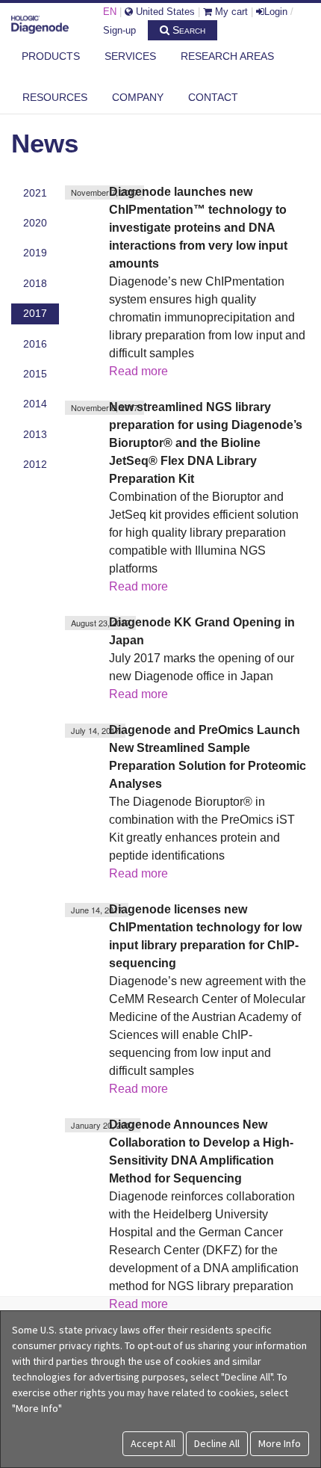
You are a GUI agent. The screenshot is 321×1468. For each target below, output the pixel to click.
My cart (230, 11)
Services (130, 56)
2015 (35, 374)
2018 (35, 283)
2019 (35, 253)
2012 (35, 464)
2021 (35, 193)
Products (51, 56)
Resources (54, 97)
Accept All (153, 1443)
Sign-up (119, 30)
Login (275, 11)
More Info (279, 1443)
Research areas (227, 56)
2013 (35, 434)
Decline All (217, 1443)
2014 (35, 404)
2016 (35, 344)
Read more (138, 371)
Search (187, 30)
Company (137, 97)
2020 (35, 223)
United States (164, 11)
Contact (213, 97)
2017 (35, 313)
